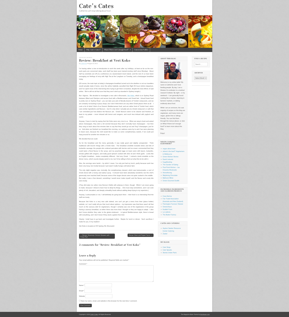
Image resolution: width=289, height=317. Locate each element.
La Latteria (166, 212)
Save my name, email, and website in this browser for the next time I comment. (109, 301)
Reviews (89, 57)
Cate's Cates (96, 6)
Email (81, 291)
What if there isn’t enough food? (116, 50)
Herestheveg (167, 173)
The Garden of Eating (170, 164)
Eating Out (82, 57)
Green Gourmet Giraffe (171, 181)
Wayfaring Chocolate (170, 175)
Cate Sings (166, 247)
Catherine (84, 63)
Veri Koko (130, 95)
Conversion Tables (141, 50)
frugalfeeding (167, 162)
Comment (83, 264)
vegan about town (169, 148)
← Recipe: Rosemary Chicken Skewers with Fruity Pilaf (94, 236)
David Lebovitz (168, 159)
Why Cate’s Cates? (93, 50)
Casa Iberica (167, 196)
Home (80, 50)
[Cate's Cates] (144, 24)
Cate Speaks (167, 250)
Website (82, 296)
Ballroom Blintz (168, 178)
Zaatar (165, 234)
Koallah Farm (167, 209)
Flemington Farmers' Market (173, 204)
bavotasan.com (205, 314)
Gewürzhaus (167, 207)
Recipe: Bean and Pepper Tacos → (140, 235)
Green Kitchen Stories (170, 156)
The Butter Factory (169, 215)
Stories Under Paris (170, 252)
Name (81, 285)
